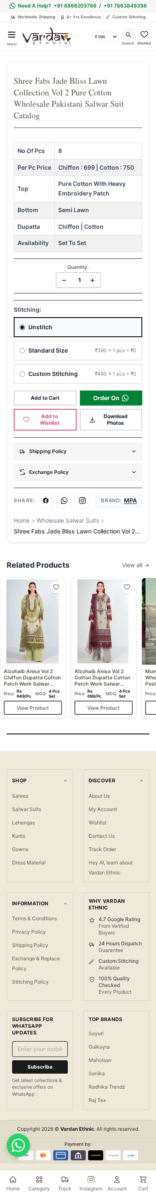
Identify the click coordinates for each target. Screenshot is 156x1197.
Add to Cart (45, 398)
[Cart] (143, 1179)
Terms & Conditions (34, 918)
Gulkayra (99, 1047)
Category (39, 1188)
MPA (130, 500)
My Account (103, 809)
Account (117, 1188)
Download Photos (116, 419)
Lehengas (23, 822)
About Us (99, 796)
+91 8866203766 (75, 6)
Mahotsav (100, 1060)
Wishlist (97, 822)
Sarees (20, 796)
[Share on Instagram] (82, 500)
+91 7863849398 (125, 6)
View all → (135, 564)
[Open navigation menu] (11, 34)
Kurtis (18, 836)
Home (22, 520)
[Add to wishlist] (56, 587)
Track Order (102, 849)
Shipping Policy (30, 945)
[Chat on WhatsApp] (18, 1145)
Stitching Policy (30, 982)
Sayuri (96, 1033)
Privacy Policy (29, 932)
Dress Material (29, 862)
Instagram (90, 1188)
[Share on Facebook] (45, 500)
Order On (106, 397)
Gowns (20, 849)
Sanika (97, 1073)
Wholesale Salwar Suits (68, 520)
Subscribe (39, 1067)
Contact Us (102, 836)
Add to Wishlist (49, 419)
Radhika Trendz (107, 1087)
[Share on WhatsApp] (64, 500)
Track (65, 1188)
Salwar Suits (26, 809)
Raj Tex (97, 1100)
